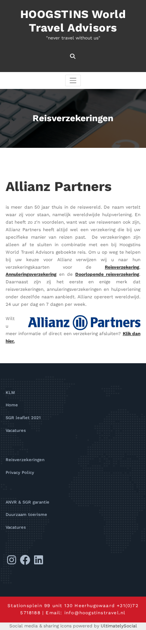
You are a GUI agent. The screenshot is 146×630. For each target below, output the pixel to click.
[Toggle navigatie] (73, 80)
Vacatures (16, 430)
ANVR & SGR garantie (27, 502)
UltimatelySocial (119, 625)
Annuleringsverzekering (31, 274)
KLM (10, 392)
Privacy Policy (20, 472)
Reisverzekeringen (25, 459)
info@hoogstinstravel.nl (95, 612)
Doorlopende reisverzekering (107, 274)
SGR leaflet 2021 (23, 417)
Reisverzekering (122, 267)
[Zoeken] (73, 56)
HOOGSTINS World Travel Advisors (73, 21)
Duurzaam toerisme (26, 514)
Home (12, 405)
